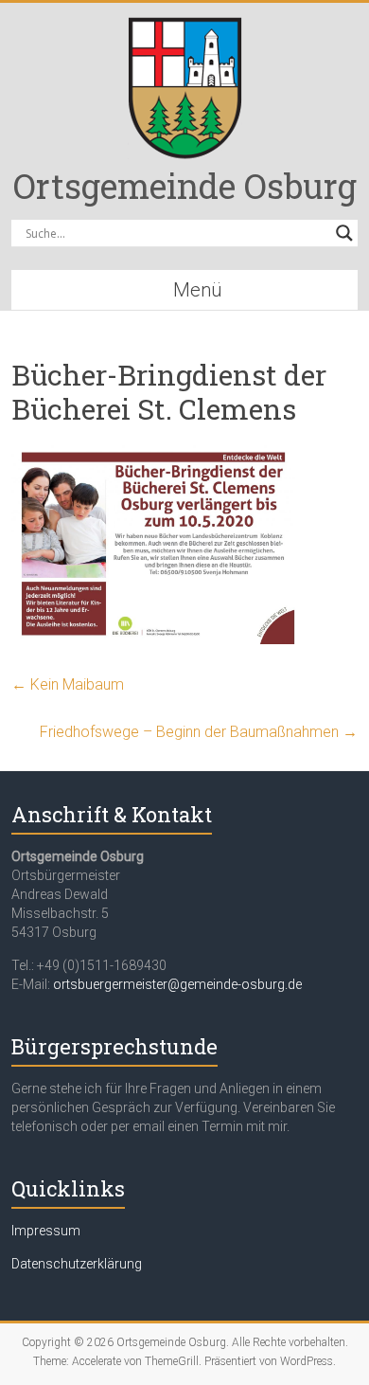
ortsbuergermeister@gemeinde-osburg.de (177, 984)
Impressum (45, 1230)
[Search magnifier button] (344, 233)
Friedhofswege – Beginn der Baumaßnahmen (199, 732)
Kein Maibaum (67, 684)
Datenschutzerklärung (76, 1263)
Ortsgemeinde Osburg (185, 185)
